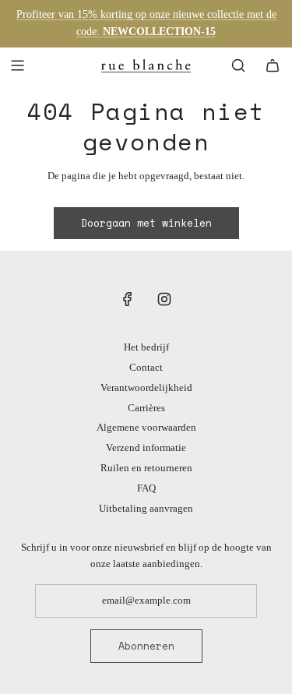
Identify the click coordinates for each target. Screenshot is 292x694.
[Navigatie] (17, 65)
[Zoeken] (238, 65)
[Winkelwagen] (272, 65)
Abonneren (146, 645)
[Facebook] (128, 299)
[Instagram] (164, 299)
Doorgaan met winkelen (146, 223)
